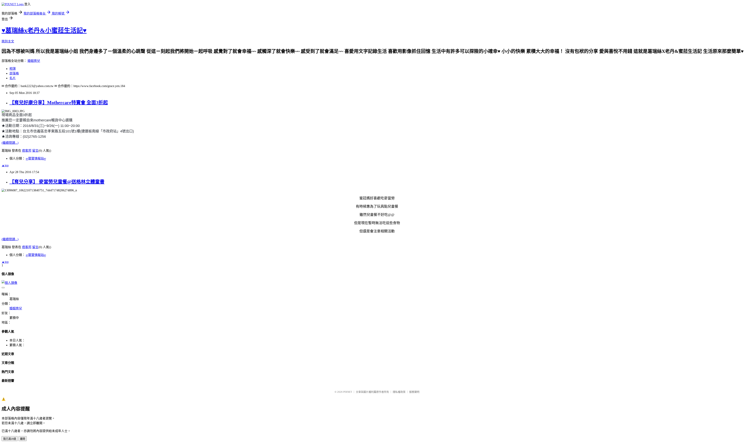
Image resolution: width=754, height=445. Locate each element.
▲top (5, 165)
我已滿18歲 (9, 438)
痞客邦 (26, 150)
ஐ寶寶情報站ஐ (36, 158)
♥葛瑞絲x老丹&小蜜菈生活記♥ (44, 30)
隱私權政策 (399, 391)
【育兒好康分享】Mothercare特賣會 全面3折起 (58, 102)
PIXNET (347, 391)
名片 (12, 78)
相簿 (12, 68)
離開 (22, 438)
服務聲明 (414, 391)
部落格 (14, 73)
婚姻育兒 (33, 60)
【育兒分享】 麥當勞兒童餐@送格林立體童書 (56, 181)
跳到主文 (8, 41)
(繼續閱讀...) (10, 142)
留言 (35, 150)
